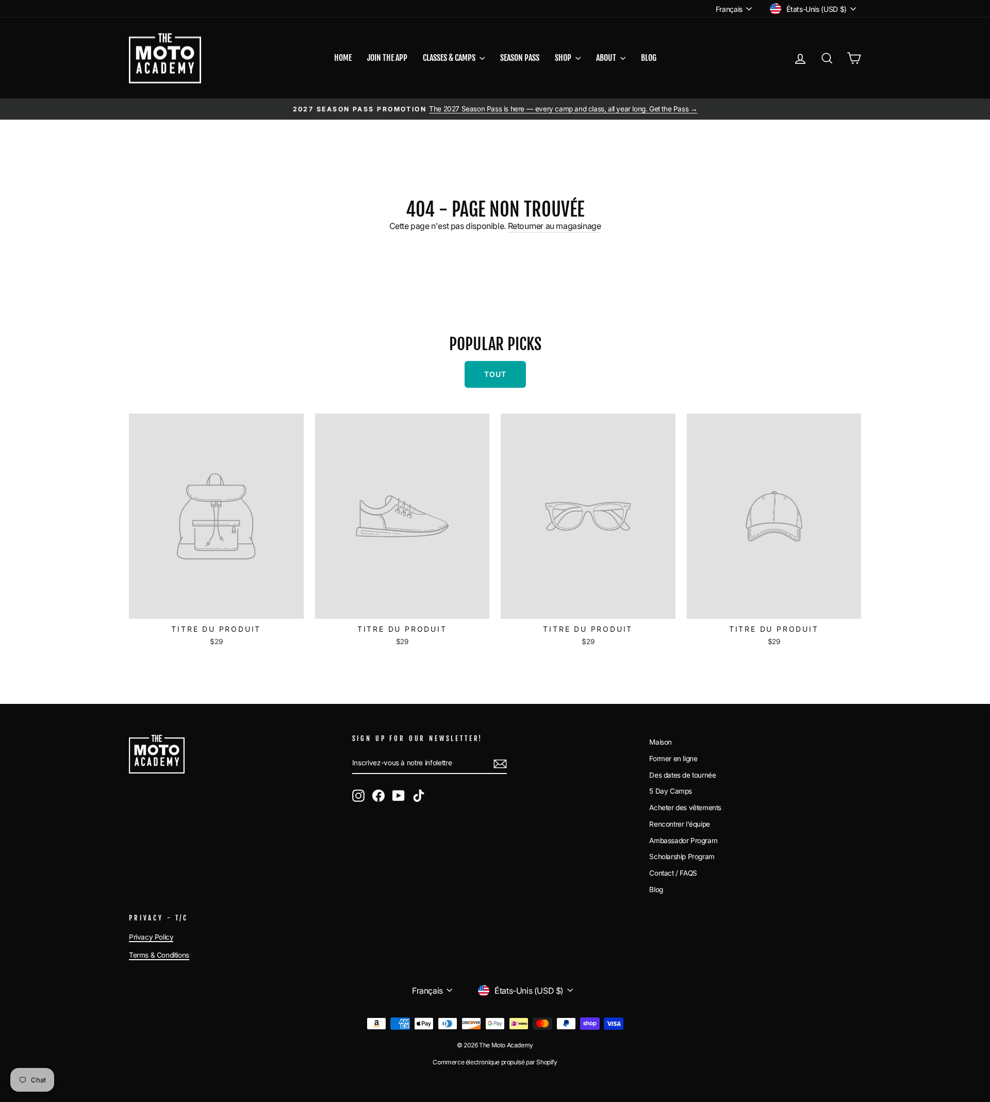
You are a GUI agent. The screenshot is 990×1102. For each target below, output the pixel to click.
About (607, 58)
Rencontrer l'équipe (679, 824)
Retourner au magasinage (554, 226)
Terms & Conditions (159, 955)
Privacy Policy (151, 937)
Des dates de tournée (682, 775)
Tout (495, 374)
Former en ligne (673, 758)
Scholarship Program (681, 856)
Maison (660, 742)
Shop (564, 58)
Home (343, 58)
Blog (648, 58)
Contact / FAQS (673, 873)
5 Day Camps (670, 791)
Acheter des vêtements (685, 807)
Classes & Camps (450, 58)
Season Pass (519, 58)
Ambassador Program (683, 840)
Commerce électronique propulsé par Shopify (495, 1062)
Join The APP (387, 58)
